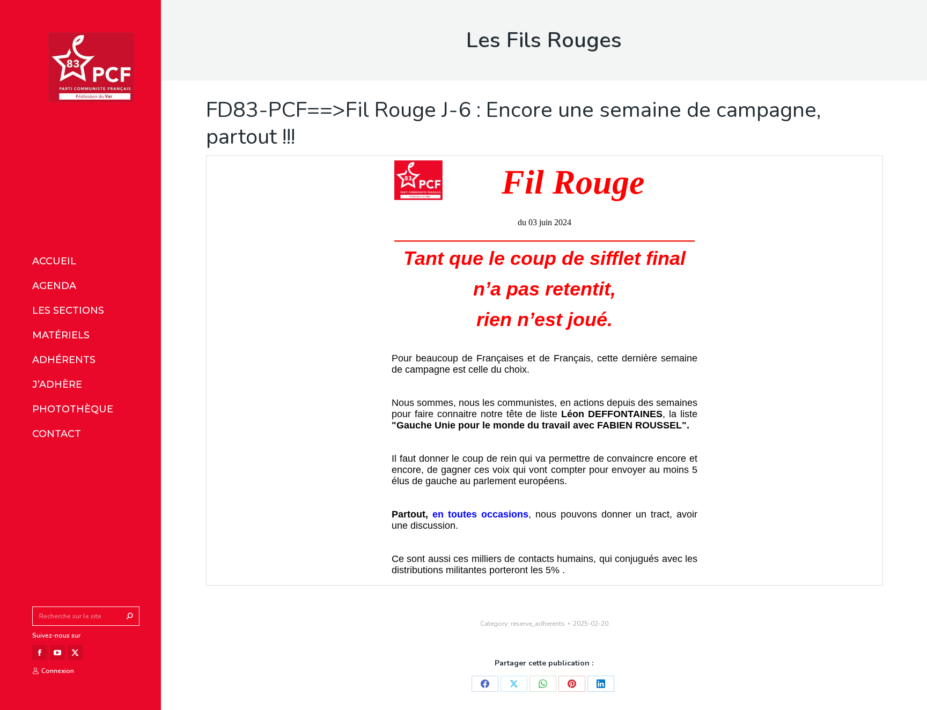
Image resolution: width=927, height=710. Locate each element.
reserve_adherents (538, 623)
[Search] (130, 616)
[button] (160, 9)
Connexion (57, 671)
